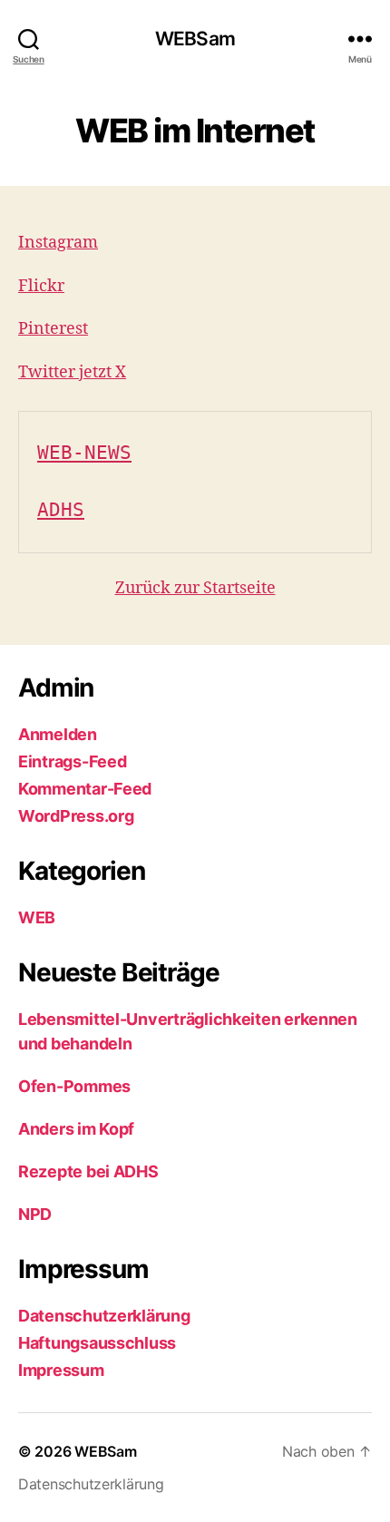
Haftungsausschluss (97, 1342)
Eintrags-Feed (72, 761)
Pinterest (53, 328)
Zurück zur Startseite (195, 588)
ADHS (60, 510)
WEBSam (195, 38)
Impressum (61, 1370)
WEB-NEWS (84, 452)
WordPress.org (76, 815)
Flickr (41, 286)
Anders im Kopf (76, 1128)
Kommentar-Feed (84, 788)
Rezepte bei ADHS (88, 1171)
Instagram (58, 242)
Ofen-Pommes (74, 1086)
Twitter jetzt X (72, 372)
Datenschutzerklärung (104, 1315)
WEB (36, 917)
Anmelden (57, 734)
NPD (35, 1214)
